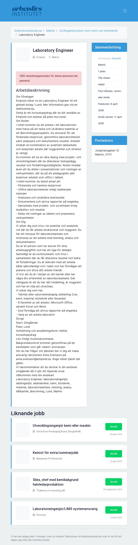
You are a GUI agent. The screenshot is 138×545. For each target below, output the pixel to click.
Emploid (116, 58)
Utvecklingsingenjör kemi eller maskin (62, 426)
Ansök (113, 426)
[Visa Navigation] (125, 10)
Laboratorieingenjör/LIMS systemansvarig (65, 509)
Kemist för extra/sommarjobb (55, 453)
